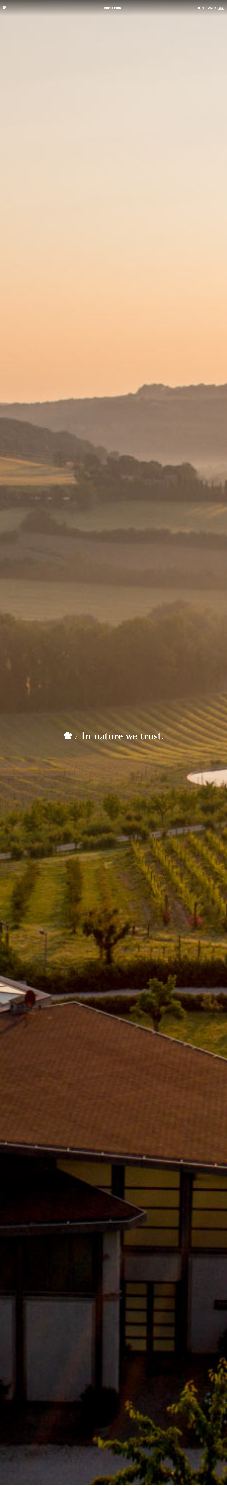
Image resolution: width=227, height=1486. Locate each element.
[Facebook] (198, 7)
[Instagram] (202, 7)
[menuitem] (212, 7)
